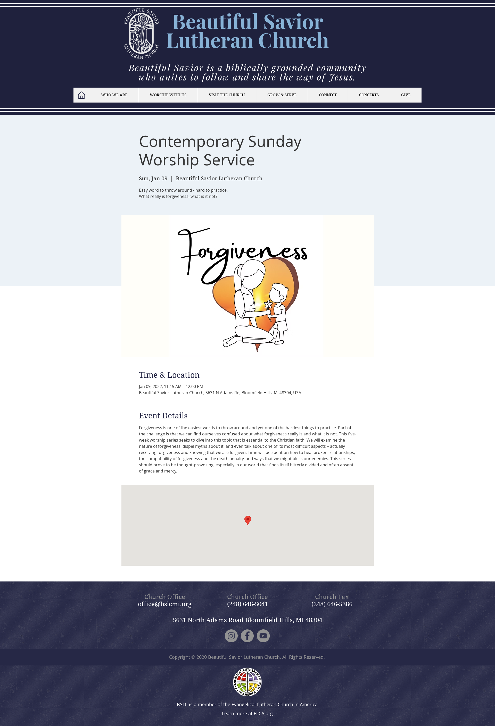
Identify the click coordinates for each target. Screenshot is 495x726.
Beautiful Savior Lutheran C (244, 30)
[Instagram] (231, 635)
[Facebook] (247, 635)
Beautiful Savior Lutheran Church (244, 657)
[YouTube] (263, 635)
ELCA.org (263, 713)
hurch (301, 39)
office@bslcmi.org (165, 604)
